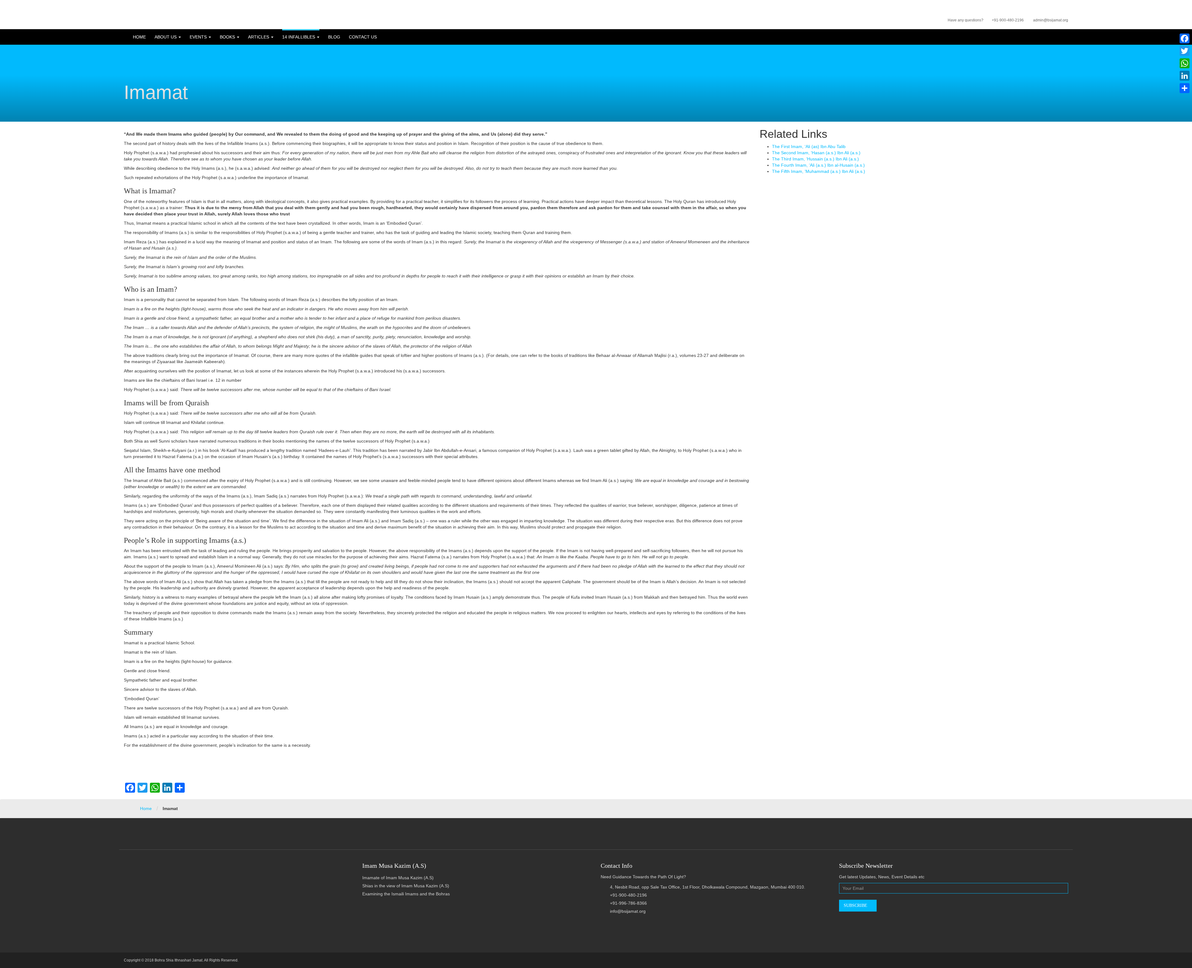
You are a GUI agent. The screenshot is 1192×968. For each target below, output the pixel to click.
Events (199, 36)
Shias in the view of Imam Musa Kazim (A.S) (405, 885)
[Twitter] (1184, 51)
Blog (334, 36)
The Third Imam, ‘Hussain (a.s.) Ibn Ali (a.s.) (815, 158)
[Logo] (124, 9)
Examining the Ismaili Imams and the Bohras (406, 893)
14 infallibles (299, 36)
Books (228, 36)
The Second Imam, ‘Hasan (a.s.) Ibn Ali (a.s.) (816, 152)
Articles (259, 36)
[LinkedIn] (1184, 76)
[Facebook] (1184, 38)
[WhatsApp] (1184, 63)
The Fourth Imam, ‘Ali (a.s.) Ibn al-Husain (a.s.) (818, 165)
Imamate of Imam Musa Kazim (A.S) (398, 877)
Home (139, 36)
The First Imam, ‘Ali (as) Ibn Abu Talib (809, 146)
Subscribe (856, 905)
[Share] (1184, 88)
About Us (166, 36)
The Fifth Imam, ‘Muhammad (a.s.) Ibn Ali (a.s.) (818, 171)
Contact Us (363, 36)
